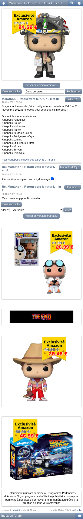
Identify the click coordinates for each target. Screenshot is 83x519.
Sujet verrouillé (11, 91)
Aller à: (5, 210)
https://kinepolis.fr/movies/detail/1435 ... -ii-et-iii (29, 159)
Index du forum (11, 515)
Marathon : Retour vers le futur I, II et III (35, 3)
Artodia (78, 510)
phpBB (16, 510)
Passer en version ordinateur (41, 85)
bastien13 (73, 99)
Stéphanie (73, 187)
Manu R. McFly (70, 167)
